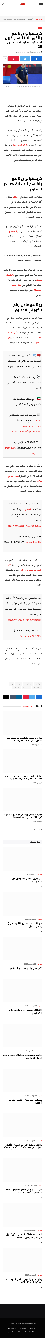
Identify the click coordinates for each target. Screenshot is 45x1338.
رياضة (25, 19)
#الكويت (26, 509)
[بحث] (3, 4)
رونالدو (16, 197)
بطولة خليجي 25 (21, 145)
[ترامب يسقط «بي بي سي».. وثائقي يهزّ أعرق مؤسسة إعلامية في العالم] (22, 1125)
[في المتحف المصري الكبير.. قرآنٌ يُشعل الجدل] (22, 904)
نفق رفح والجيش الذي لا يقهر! (25, 968)
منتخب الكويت (16, 688)
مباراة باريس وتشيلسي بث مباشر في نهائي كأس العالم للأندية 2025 (24, 739)
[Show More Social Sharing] (5, 58)
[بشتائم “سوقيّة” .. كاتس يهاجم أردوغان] (22, 1080)
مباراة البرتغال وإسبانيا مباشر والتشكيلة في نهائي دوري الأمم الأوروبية (23, 816)
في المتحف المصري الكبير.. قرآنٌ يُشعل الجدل (25, 924)
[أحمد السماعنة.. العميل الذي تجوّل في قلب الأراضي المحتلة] (22, 1215)
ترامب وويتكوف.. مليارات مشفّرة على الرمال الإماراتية (22, 1056)
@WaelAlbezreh (32, 426)
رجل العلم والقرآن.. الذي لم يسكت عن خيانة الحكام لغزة (24, 1280)
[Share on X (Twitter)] (25, 58)
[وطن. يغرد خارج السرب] (22, 4)
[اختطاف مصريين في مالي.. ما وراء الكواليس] (22, 990)
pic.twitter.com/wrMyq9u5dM (24, 526)
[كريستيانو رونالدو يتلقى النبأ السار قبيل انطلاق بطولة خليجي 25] (22, 74)
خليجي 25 (18, 684)
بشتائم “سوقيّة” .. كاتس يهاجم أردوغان (25, 1101)
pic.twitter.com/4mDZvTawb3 (24, 620)
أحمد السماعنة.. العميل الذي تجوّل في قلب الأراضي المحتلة (24, 1235)
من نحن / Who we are (13, 1329)
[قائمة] (41, 4)
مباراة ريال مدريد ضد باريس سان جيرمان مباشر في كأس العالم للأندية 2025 (23, 777)
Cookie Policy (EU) (30, 1332)
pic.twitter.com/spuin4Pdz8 (25, 432)
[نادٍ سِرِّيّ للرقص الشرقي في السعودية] (22, 859)
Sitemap (24, 1329)
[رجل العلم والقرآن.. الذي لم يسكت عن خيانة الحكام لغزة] (22, 1259)
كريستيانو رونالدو (37, 688)
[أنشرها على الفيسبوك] (36, 58)
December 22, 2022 (30, 636)
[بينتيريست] (13, 58)
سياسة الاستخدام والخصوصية (15, 1332)
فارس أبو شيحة (36, 52)
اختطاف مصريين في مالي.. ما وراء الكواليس (24, 1011)
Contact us (32, 1329)
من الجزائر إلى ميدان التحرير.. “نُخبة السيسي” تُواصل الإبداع (24, 1191)
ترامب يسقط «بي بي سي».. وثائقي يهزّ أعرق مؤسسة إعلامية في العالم (23, 1146)
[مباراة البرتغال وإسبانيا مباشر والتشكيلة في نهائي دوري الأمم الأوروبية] (22, 799)
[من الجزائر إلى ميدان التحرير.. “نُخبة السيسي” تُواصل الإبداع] (22, 1170)
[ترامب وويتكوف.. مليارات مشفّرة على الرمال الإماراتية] (22, 1035)
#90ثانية (36, 421)
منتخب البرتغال (26, 688)
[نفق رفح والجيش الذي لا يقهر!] (22, 948)
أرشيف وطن (30, 19)
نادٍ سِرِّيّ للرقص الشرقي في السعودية (27, 879)
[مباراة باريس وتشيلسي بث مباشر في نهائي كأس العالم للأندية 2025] (22, 723)
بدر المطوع (15, 231)
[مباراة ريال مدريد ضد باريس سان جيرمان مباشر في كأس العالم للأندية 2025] (22, 761)
